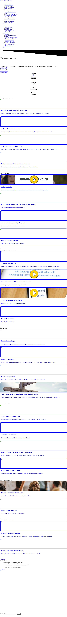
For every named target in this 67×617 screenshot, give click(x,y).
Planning (7, 10)
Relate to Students (9, 5)
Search (1, 613)
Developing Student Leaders (11, 14)
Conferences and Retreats (10, 15)
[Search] (19, 614)
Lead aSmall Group (33, 88)
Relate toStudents (33, 77)
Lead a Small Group (9, 7)
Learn (4, 2)
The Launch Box (8, 22)
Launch (4, 20)
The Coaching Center (9, 21)
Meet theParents (33, 93)
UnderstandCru (33, 74)
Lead (4, 9)
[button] (3, 69)
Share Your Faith (8, 6)
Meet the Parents (8, 8)
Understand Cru (8, 3)
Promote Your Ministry (10, 19)
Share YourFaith (33, 83)
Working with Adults (9, 17)
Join (3, 23)
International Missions (9, 16)
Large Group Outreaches (10, 12)
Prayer (6, 13)
